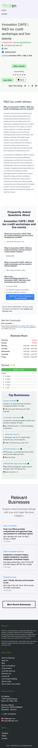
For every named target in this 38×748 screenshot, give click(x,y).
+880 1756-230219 (9, 714)
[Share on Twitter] (28, 86)
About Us (5, 660)
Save (21, 80)
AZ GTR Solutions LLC (11, 449)
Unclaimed (6, 42)
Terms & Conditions (8, 665)
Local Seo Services (8, 671)
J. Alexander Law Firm (11, 434)
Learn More (7, 80)
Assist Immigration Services (13, 551)
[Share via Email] (36, 86)
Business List (6, 673)
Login (3, 10)
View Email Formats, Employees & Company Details (20, 297)
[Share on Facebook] (25, 86)
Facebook (5, 733)
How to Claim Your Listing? (11, 684)
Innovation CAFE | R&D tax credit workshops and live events (18, 326)
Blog (3, 663)
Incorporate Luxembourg (12, 417)
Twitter (4, 736)
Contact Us (5, 676)
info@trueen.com (9, 718)
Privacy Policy (7, 668)
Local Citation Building (9, 678)
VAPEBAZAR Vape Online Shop (15, 463)
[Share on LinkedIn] (32, 86)
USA (5, 48)
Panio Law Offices (10, 525)
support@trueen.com (10, 720)
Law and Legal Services (22, 42)
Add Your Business (8, 658)
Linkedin (4, 738)
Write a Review (19, 66)
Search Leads (6, 681)
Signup (4, 14)
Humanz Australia (10, 400)
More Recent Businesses (19, 604)
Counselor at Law (9, 577)
